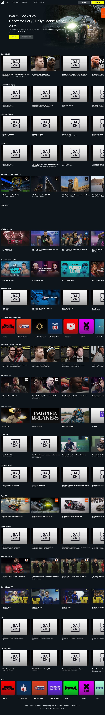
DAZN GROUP (75, 706)
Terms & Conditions (35, 706)
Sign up (97, 2)
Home (7, 2)
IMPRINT (66, 706)
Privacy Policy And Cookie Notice (52, 706)
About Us (55, 708)
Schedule (15, 2)
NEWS (42, 708)
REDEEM (48, 708)
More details (39, 2)
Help (26, 706)
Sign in (84, 2)
